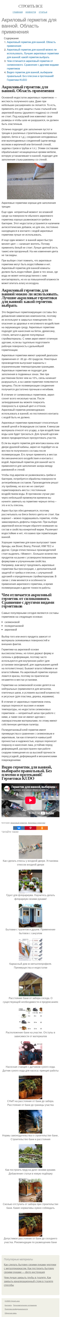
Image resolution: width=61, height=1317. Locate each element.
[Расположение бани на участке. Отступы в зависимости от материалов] (30, 1028)
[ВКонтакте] (19, 828)
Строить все (30, 6)
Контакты (8, 1305)
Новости (30, 12)
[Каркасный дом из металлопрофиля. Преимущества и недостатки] (30, 960)
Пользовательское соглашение (25, 1305)
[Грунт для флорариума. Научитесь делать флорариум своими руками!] (30, 891)
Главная (18, 12)
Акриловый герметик (18, 822)
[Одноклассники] (42, 828)
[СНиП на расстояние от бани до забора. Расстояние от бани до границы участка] (30, 1097)
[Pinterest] (30, 828)
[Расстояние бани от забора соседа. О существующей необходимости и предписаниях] (30, 994)
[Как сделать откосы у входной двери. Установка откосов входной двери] (30, 857)
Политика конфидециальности (16, 1309)
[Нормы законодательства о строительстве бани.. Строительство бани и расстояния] (30, 1131)
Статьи (43, 12)
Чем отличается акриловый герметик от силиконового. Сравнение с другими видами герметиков (33, 64)
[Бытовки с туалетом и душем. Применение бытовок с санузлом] (30, 925)
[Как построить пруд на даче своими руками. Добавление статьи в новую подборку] (30, 1166)
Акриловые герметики (36, 822)
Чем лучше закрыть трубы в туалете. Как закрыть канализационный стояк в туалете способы (28, 1281)
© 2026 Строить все (12, 1301)
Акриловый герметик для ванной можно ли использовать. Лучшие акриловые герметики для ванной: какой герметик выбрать (33, 53)
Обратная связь (11, 1313)
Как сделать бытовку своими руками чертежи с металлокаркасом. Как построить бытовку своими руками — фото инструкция (30, 1268)
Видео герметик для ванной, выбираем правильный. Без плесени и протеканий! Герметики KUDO (30, 76)
